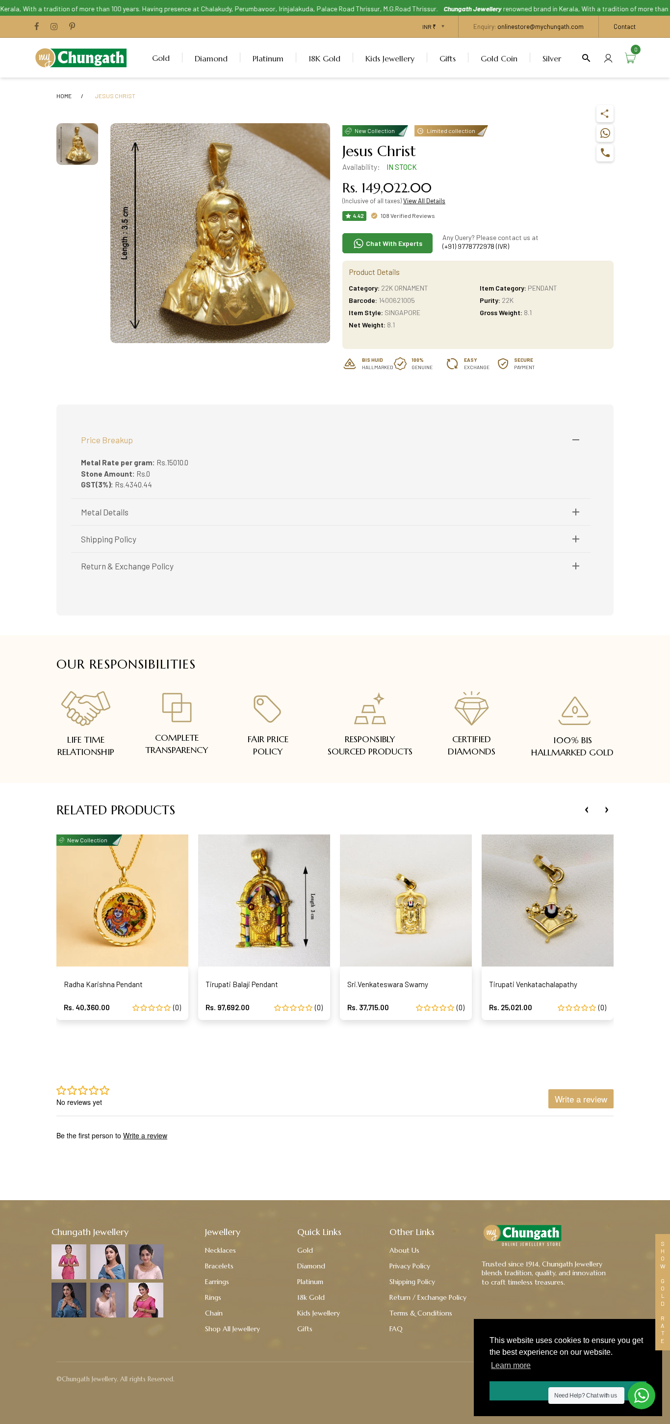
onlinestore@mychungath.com (540, 26)
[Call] (605, 152)
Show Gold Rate (662, 1292)
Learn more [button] (511, 1365)
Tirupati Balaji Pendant (242, 984)
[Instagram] (54, 27)
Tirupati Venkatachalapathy (533, 984)
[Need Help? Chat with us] (641, 1395)
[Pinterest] (72, 27)
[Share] (605, 113)
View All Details (424, 201)
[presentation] (586, 810)
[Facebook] (36, 27)
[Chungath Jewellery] (83, 56)
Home (64, 95)
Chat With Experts (393, 243)
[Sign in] (608, 58)
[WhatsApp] (605, 133)
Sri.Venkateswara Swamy (387, 984)
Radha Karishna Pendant (103, 984)
